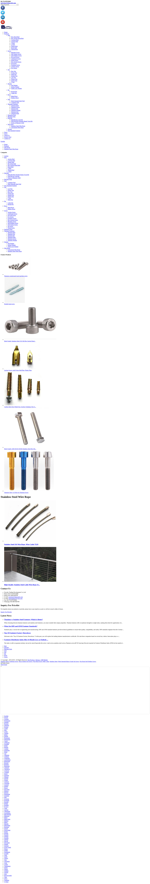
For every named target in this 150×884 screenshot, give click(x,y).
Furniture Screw (15, 65)
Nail (9, 99)
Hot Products (31, 660)
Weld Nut (13, 74)
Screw (9, 51)
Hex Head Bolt (15, 37)
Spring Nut (14, 80)
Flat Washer (14, 85)
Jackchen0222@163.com (15, 598)
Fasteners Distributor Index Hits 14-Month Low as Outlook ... (26, 640)
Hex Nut (13, 71)
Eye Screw (14, 68)
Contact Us (7, 138)
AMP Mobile (44, 660)
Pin (8, 90)
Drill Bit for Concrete (17, 119)
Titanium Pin (14, 109)
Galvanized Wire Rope (17, 127)
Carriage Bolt (14, 40)
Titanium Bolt (15, 105)
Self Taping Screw (16, 54)
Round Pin (14, 91)
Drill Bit (10, 118)
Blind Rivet (14, 96)
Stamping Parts (12, 115)
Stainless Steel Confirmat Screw (9, 661)
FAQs (5, 134)
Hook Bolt (14, 48)
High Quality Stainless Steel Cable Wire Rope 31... (22, 585)
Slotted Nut (14, 76)
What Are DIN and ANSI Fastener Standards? (20, 626)
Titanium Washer (15, 110)
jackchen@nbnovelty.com (8, 3)
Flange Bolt (14, 46)
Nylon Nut (14, 73)
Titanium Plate (15, 113)
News (5, 132)
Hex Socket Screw (16, 62)
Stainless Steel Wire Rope (18, 126)
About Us (7, 135)
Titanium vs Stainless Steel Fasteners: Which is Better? (23, 619)
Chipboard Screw (16, 59)
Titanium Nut (14, 112)
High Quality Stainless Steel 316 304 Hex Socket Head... (20, 341)
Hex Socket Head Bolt (17, 38)
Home (6, 32)
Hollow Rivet (15, 98)
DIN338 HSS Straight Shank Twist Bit (21, 121)
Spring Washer (15, 87)
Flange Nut (14, 79)
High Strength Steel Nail (18, 101)
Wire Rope (11, 124)
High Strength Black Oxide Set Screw (68, 661)
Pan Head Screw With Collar (41, 661)
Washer (10, 84)
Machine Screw (15, 52)
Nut (9, 69)
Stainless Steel (53, 661)
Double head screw (9, 304)
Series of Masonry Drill (17, 123)
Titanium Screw (15, 107)
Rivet (9, 94)
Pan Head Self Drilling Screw (88, 661)
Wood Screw (14, 60)
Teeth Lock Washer (16, 88)
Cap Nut (13, 77)
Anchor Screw (15, 66)
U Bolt (13, 44)
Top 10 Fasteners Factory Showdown (17, 633)
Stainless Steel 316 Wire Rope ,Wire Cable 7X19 (21, 544)
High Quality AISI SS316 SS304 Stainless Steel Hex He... (20, 449)
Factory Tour (7, 137)
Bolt (9, 35)
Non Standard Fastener (14, 130)
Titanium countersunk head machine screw (16, 276)
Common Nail (15, 102)
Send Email (4, 664)
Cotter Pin (14, 93)
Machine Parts (11, 116)
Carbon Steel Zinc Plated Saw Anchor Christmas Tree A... (20, 407)
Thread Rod (14, 49)
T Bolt (13, 43)
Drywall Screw (15, 57)
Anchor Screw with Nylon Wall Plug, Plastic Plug (18, 370)
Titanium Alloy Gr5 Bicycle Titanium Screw (16, 492)
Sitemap (37, 660)
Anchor (10, 129)
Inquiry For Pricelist (6, 612)
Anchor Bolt (14, 41)
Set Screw (14, 63)
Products (6, 33)
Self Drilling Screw (16, 55)
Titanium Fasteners (13, 104)
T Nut (12, 82)
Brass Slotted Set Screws (25, 661)
